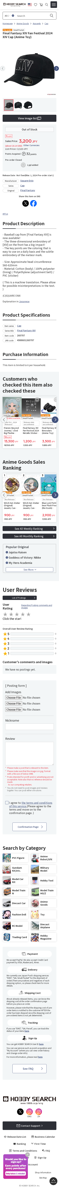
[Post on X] (25, 203)
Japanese (24, 301)
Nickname (12, 720)
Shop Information (43, 1172)
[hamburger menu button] (53, 4)
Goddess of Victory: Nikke (25, 557)
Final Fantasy (27, 190)
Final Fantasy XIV (26, 330)
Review (10, 738)
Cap (22, 185)
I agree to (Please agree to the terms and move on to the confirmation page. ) (30, 808)
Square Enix (26, 180)
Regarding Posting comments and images (36, 606)
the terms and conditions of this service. (30, 804)
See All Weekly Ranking (29, 529)
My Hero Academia (20, 563)
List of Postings (19, 597)
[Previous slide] (2, 68)
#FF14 (5, 213)
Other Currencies (31, 145)
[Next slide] (56, 68)
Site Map (43, 1177)
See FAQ (28, 1069)
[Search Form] (46, 4)
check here (35, 983)
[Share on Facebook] (33, 203)
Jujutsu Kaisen (18, 552)
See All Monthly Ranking (28, 536)
